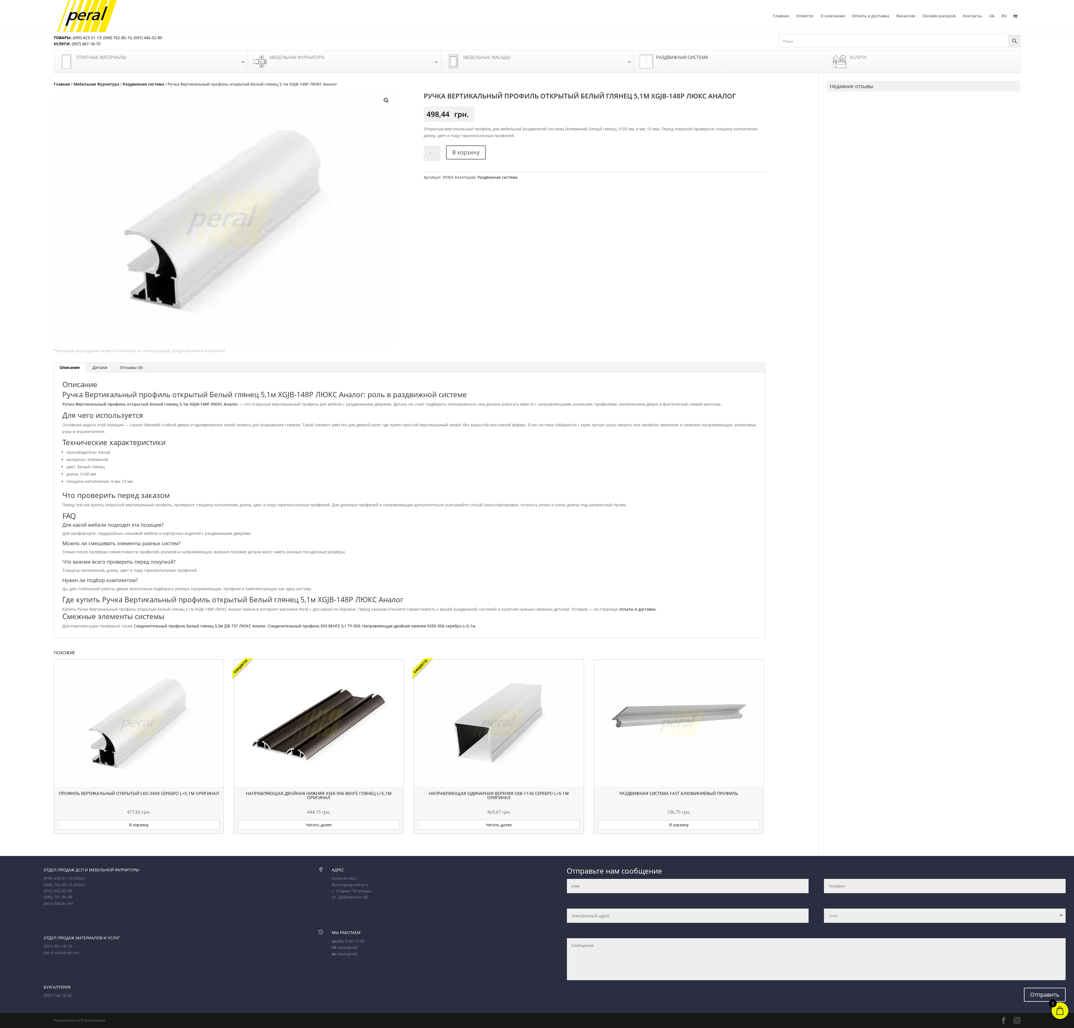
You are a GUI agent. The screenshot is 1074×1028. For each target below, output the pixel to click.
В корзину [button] (139, 824)
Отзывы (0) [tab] (131, 367)
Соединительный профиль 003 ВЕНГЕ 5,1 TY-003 (314, 626)
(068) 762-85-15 (117, 37)
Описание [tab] (70, 367)
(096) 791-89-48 (58, 897)
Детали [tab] (99, 367)
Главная (781, 16)
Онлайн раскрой (938, 16)
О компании (832, 16)
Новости (804, 16)
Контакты (972, 16)
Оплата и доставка (870, 16)
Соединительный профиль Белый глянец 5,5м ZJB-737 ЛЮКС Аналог (200, 626)
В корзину (466, 152)
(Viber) (79, 878)
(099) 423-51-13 (86, 37)
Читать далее (319, 824)
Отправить (1044, 994)
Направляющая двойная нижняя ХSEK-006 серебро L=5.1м (418, 626)
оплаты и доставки (637, 609)
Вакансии (905, 16)
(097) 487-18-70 (85, 43)
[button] (386, 100)
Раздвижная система (143, 84)
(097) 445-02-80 (148, 37)
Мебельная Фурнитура (96, 84)
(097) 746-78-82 (58, 995)
